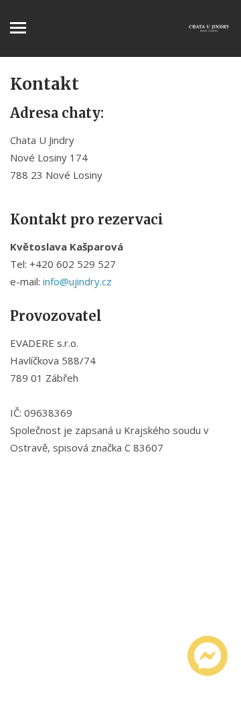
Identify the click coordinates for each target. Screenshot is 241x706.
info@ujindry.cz (77, 281)
